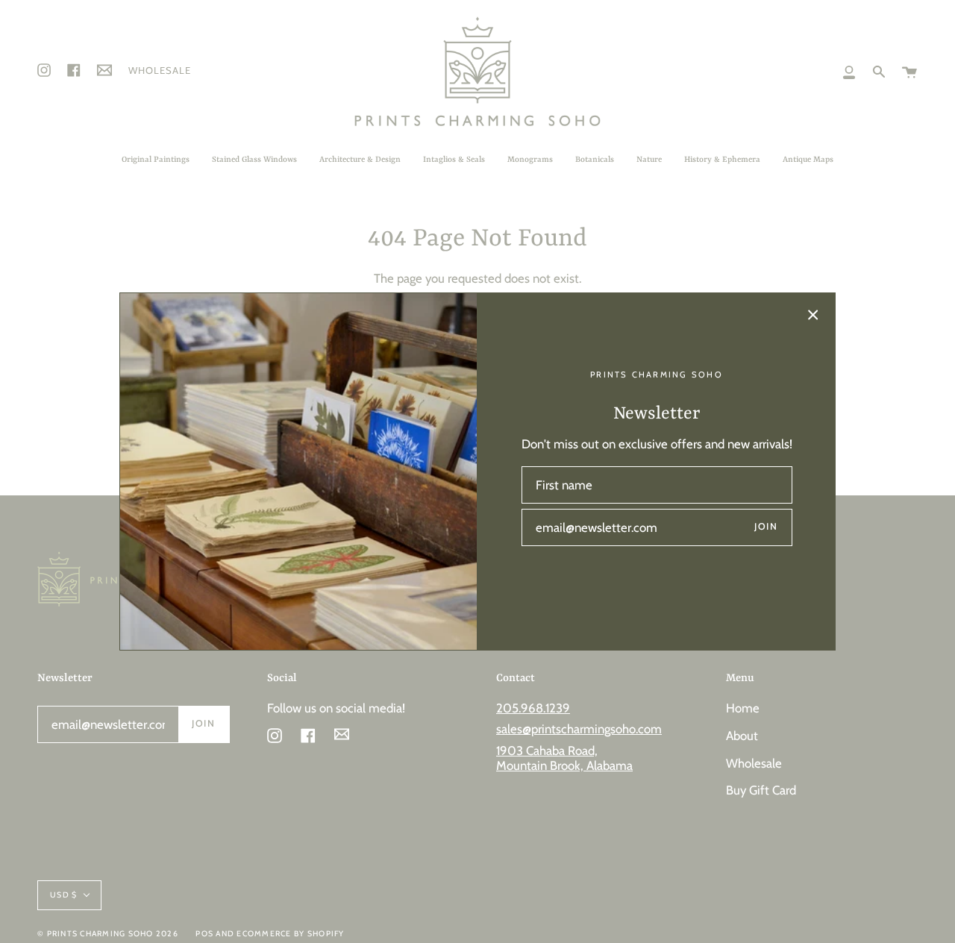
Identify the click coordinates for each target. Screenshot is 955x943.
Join (765, 526)
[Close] (813, 314)
